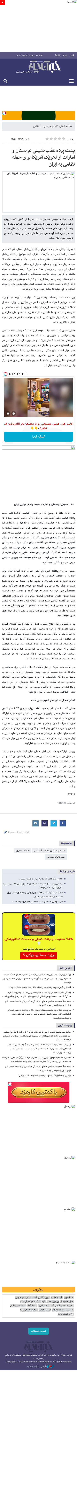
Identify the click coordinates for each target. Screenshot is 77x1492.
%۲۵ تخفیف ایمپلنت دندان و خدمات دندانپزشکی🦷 (39, 941)
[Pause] (8, 413)
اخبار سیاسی (50, 126)
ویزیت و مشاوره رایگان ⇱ (39, 955)
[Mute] (13, 413)
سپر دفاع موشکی (56, 857)
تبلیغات (24, 55)
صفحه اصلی (65, 126)
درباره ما (31, 55)
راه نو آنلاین (57, 1298)
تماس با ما (39, 55)
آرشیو (19, 55)
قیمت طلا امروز (46, 1306)
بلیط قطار (31, 1306)
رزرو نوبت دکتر (65, 1314)
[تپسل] (4, 113)
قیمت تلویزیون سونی (26, 1298)
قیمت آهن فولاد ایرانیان (32, 1302)
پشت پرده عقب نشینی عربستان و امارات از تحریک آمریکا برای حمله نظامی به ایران (43, 157)
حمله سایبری (22, 851)
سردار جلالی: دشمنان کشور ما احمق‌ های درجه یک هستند (37, 901)
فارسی (72, 55)
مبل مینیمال (66, 1302)
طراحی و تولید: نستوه (37, 1366)
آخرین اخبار (65, 968)
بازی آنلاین (43, 1298)
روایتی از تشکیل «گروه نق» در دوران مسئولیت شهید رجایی (45, 1075)
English (57, 55)
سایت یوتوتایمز (17, 1306)
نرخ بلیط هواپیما (28, 1310)
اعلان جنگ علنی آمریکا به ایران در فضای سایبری (41, 879)
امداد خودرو (44, 1310)
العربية (65, 55)
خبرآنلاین (38, 67)
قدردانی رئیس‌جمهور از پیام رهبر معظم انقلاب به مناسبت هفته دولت (40, 987)
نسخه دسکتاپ (38, 1331)
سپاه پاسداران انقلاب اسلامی (49, 851)
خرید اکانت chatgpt (62, 1310)
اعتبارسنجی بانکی (64, 1306)
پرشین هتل (52, 1302)
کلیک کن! (38, 436)
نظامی (36, 126)
